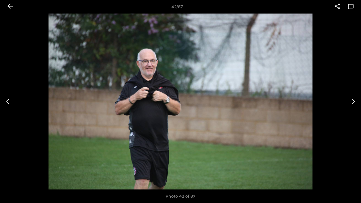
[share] (337, 7)
